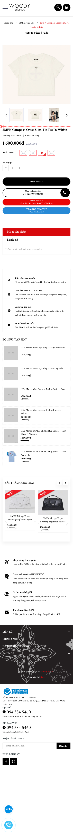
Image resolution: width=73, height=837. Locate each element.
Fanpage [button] (8, 653)
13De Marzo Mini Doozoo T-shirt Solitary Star (43, 389)
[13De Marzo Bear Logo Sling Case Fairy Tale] (11, 374)
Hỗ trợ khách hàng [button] (16, 646)
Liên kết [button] (8, 631)
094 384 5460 (19, 712)
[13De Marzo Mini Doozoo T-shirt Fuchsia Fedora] (11, 415)
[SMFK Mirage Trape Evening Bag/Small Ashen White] (20, 501)
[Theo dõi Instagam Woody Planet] (13, 761)
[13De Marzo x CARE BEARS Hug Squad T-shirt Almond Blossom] (11, 436)
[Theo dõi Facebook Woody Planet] (6, 761)
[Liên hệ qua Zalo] (8, 809)
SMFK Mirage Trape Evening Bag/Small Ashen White (20, 520)
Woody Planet (46, 671)
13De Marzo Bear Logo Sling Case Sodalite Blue (43, 347)
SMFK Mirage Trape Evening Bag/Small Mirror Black (52, 522)
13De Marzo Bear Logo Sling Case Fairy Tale (42, 368)
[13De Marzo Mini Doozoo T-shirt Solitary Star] (11, 395)
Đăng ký (63, 745)
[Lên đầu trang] (61, 829)
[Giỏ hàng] (66, 7)
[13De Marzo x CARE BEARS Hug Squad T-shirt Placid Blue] (11, 457)
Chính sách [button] (10, 639)
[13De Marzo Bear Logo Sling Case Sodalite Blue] (11, 353)
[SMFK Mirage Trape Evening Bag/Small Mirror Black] (53, 502)
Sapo (43, 677)
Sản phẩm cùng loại (19, 483)
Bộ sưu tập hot (15, 340)
